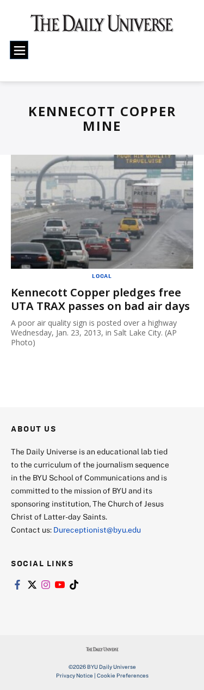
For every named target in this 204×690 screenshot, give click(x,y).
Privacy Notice (74, 675)
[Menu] (19, 50)
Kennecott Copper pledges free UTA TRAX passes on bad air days (100, 299)
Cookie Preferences (123, 675)
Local (102, 276)
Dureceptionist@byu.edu (97, 529)
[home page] (102, 27)
